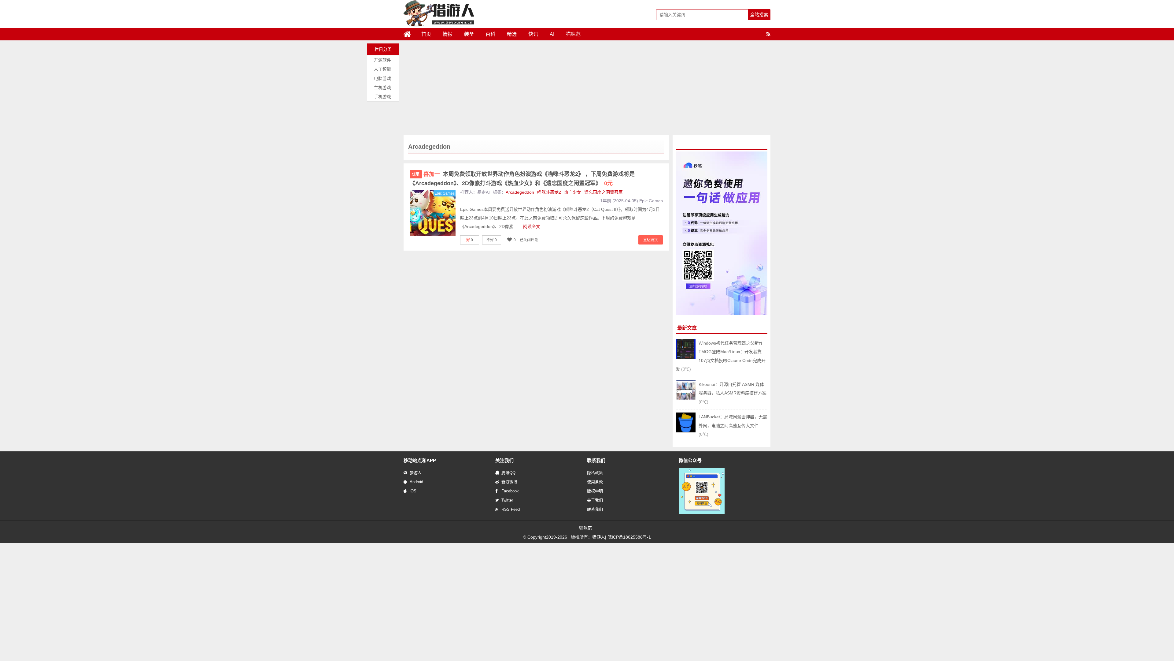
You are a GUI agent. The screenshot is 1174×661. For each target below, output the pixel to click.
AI (552, 34)
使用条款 (595, 482)
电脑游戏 (382, 78)
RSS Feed (510, 509)
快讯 (533, 34)
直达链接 (650, 240)
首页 (426, 34)
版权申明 (595, 491)
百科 (490, 34)
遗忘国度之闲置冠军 (603, 192)
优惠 (415, 174)
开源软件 (382, 60)
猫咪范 (573, 34)
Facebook (510, 491)
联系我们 (595, 509)
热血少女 (572, 192)
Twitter (507, 500)
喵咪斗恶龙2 (549, 192)
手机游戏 (382, 96)
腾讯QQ (508, 472)
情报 (447, 34)
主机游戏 (382, 87)
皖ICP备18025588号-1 (629, 537)
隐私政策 (595, 472)
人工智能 (382, 69)
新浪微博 (509, 482)
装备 (469, 34)
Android (416, 482)
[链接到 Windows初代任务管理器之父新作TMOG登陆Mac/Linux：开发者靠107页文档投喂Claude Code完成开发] (686, 357)
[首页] (410, 34)
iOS (413, 491)
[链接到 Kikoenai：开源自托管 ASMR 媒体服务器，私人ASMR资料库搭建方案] (686, 398)
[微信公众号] (702, 513)
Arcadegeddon (520, 192)
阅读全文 (531, 226)
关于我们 (595, 500)
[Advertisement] (587, 89)
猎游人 (416, 472)
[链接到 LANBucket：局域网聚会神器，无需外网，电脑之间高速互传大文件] (686, 430)
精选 (512, 34)
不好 (491, 240)
